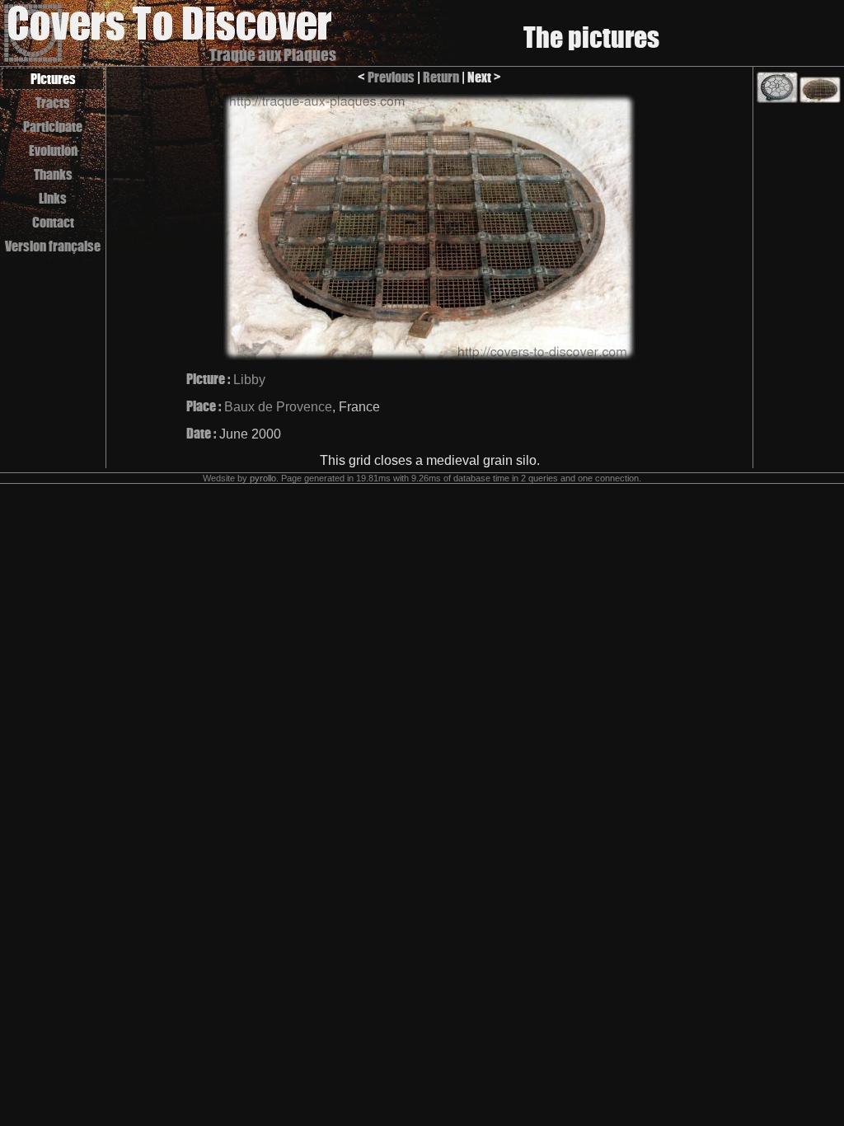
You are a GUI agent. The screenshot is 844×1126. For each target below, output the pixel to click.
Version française (53, 246)
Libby (249, 380)
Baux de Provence (278, 407)
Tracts (52, 102)
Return (441, 77)
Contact (53, 222)
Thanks (53, 174)
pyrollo (263, 478)
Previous (391, 77)
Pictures (53, 78)
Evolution (53, 150)
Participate (52, 126)
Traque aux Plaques (272, 55)
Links (53, 198)
